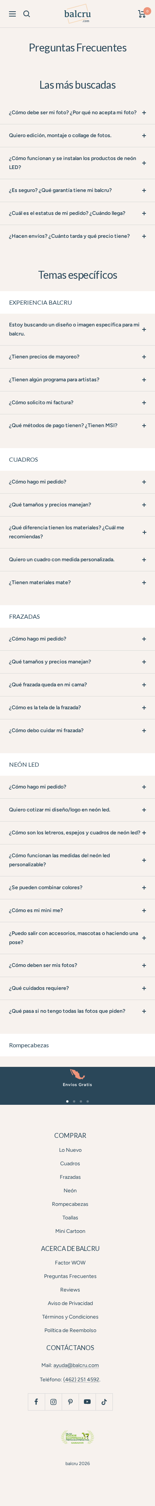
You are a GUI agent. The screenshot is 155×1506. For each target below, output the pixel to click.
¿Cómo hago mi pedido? (37, 482)
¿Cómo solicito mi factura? (41, 402)
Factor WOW (70, 1263)
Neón (70, 1190)
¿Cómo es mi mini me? (36, 910)
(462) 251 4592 (81, 1379)
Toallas (70, 1217)
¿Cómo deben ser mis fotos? (43, 965)
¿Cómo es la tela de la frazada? (45, 707)
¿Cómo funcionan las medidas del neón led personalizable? (59, 860)
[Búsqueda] (26, 14)
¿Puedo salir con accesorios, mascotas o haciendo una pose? (73, 938)
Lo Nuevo (70, 1150)
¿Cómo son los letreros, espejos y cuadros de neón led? (74, 832)
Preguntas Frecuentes (70, 1276)
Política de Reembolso (70, 1330)
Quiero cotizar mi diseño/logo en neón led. (59, 810)
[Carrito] (142, 14)
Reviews (70, 1290)
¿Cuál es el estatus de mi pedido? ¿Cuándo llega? (67, 213)
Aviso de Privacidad (70, 1303)
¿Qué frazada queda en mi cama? (48, 684)
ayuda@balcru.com (76, 1365)
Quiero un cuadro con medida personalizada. (61, 559)
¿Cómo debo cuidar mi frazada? (46, 730)
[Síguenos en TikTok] (104, 1401)
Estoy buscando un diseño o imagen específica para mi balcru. (74, 329)
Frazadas (70, 1177)
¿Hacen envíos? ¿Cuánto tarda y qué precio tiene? (69, 236)
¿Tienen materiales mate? (40, 582)
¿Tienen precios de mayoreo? (44, 356)
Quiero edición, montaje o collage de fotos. (60, 135)
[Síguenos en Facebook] (36, 1401)
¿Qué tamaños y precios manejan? (50, 504)
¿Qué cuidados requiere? (39, 988)
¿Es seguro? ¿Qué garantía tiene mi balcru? (60, 190)
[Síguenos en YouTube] (87, 1401)
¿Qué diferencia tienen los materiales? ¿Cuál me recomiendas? (66, 532)
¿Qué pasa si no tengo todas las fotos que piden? (67, 1011)
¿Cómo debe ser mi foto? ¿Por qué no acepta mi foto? (73, 112)
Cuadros (70, 1163)
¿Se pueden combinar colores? (45, 887)
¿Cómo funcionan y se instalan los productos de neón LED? (72, 163)
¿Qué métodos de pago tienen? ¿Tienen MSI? (63, 425)
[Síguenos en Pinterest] (70, 1401)
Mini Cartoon (70, 1231)
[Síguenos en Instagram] (53, 1401)
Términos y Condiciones (70, 1317)
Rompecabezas (70, 1204)
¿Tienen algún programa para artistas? (54, 379)
